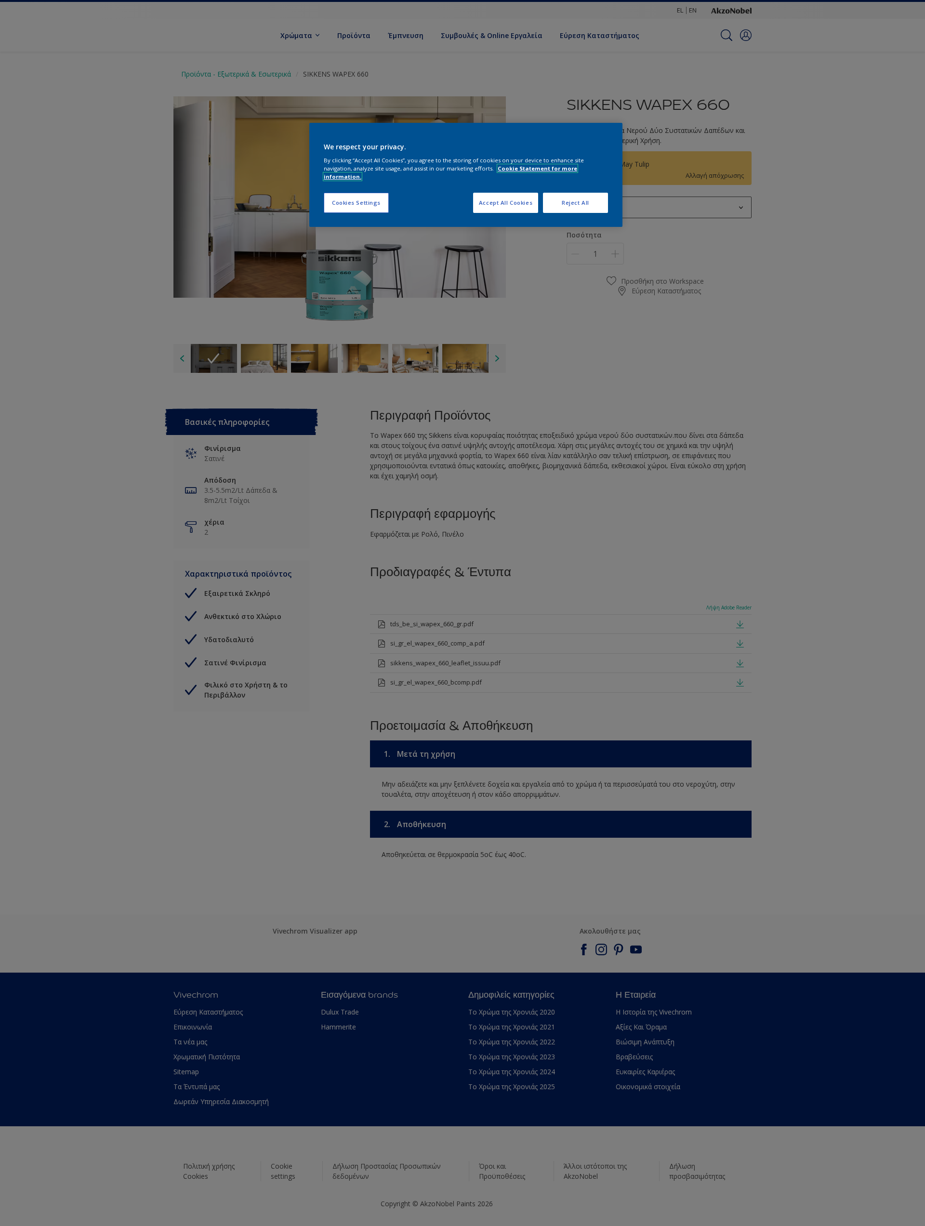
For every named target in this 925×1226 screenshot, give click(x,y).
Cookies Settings (356, 202)
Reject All (575, 202)
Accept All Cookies (505, 202)
